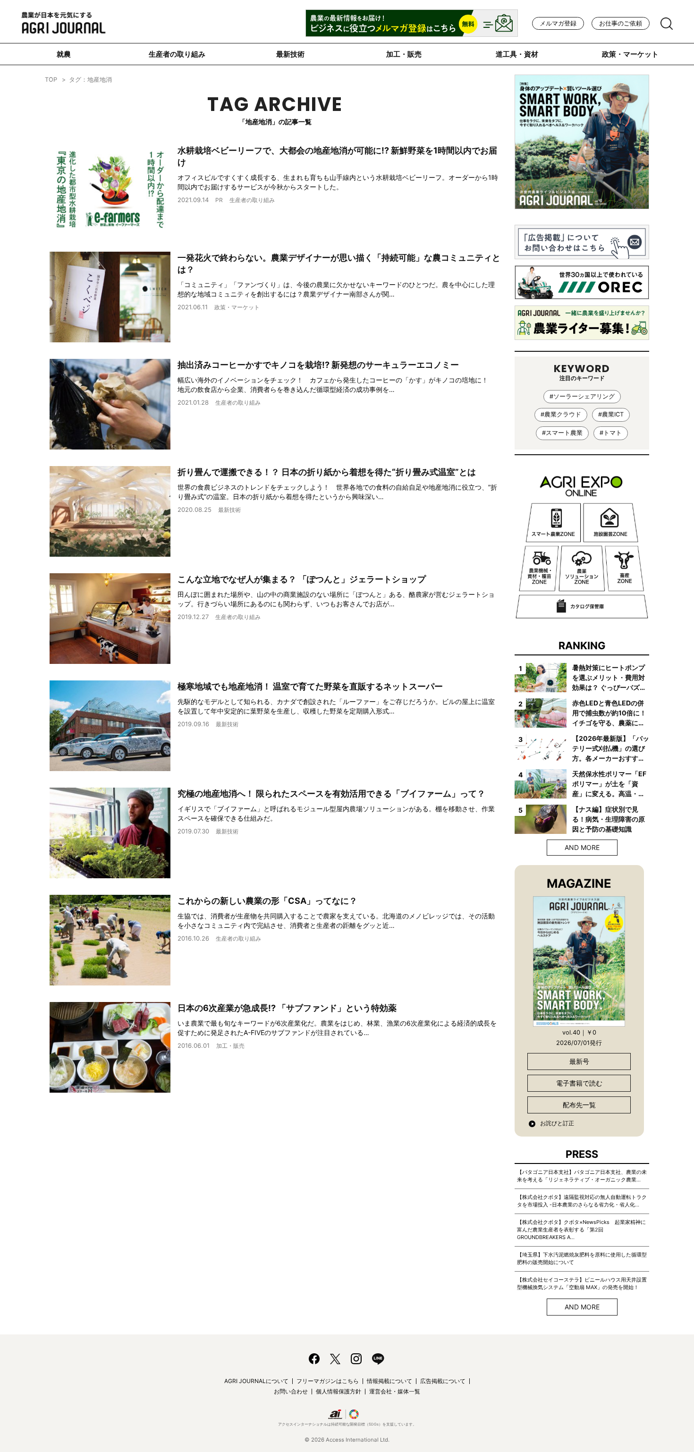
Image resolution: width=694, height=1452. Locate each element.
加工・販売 (404, 54)
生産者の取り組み (177, 54)
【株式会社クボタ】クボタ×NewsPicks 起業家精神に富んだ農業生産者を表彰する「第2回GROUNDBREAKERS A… (581, 1229)
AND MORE (582, 847)
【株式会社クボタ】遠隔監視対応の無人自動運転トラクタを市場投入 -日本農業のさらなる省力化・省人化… (582, 1201)
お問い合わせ (291, 1391)
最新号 (579, 1061)
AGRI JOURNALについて (256, 1380)
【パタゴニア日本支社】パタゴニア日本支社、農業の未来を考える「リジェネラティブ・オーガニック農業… (582, 1176)
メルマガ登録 (558, 23)
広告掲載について (442, 1380)
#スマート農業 (562, 432)
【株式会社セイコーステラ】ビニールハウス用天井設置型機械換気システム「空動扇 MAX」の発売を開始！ (582, 1283)
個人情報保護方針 (338, 1391)
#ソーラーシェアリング (582, 396)
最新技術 (290, 54)
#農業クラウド (561, 414)
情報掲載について (389, 1380)
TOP (51, 79)
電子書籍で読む (579, 1083)
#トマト (611, 432)
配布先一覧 (579, 1105)
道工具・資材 (517, 54)
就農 (64, 54)
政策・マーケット (630, 54)
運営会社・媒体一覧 (394, 1391)
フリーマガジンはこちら (327, 1380)
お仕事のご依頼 (620, 23)
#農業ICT (611, 414)
